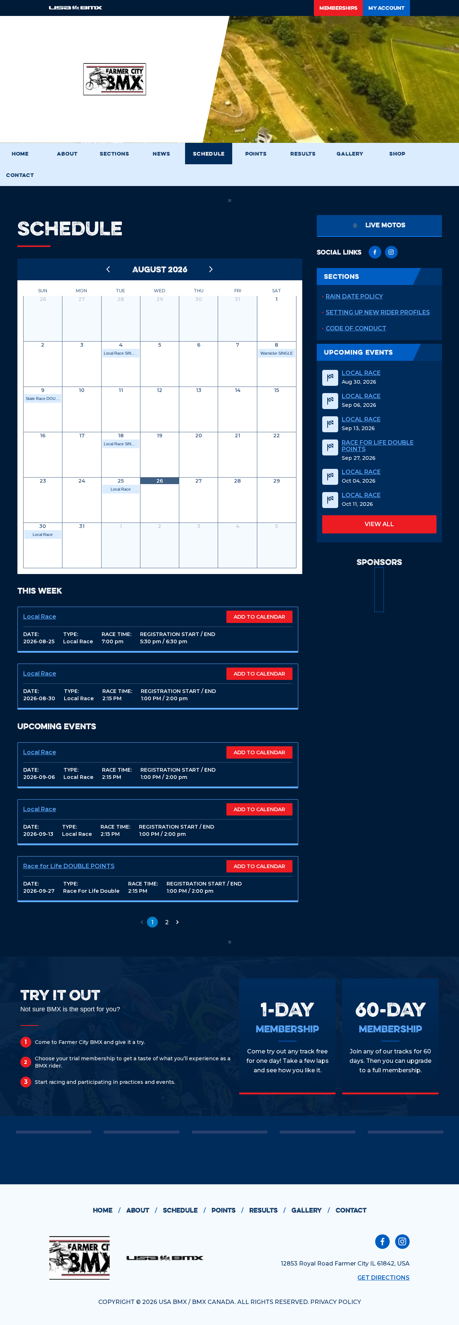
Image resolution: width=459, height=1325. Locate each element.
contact (351, 1210)
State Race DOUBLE (44, 398)
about (141, 1210)
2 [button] (167, 922)
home (106, 1210)
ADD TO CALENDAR (259, 617)
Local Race (121, 489)
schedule (184, 1210)
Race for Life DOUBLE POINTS (69, 866)
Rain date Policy (354, 296)
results (267, 1210)
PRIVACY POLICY (335, 1302)
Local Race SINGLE (121, 353)
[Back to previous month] (108, 269)
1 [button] (152, 922)
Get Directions (383, 1277)
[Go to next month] (211, 269)
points (227, 1210)
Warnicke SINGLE (277, 353)
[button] (141, 922)
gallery (310, 1210)
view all (379, 524)
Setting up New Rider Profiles (378, 312)
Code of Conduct (356, 328)
